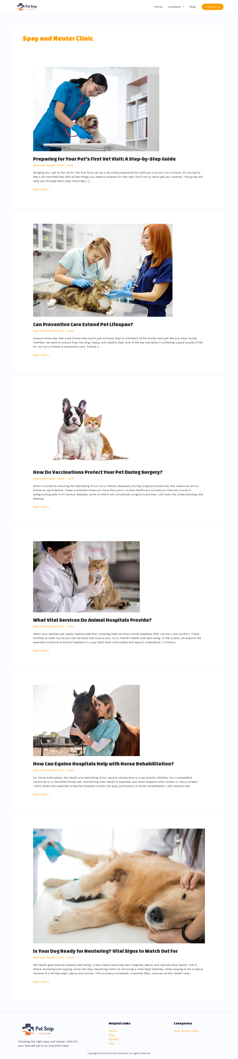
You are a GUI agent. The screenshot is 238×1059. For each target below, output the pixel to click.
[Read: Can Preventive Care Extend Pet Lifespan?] (102, 270)
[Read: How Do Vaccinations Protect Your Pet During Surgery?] (86, 426)
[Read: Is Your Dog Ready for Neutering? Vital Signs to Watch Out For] (119, 885)
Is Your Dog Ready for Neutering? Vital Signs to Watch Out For (105, 951)
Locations (174, 6)
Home (158, 6)
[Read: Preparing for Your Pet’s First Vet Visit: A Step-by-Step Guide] (96, 109)
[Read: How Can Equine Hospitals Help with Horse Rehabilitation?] (86, 720)
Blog (192, 6)
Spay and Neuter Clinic (48, 165)
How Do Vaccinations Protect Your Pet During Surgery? (98, 472)
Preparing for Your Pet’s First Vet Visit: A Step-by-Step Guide (104, 159)
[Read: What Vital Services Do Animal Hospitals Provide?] (86, 576)
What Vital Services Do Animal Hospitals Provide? (92, 620)
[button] (213, 7)
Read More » (41, 189)
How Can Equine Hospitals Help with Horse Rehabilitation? (103, 763)
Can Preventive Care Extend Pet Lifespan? (83, 324)
